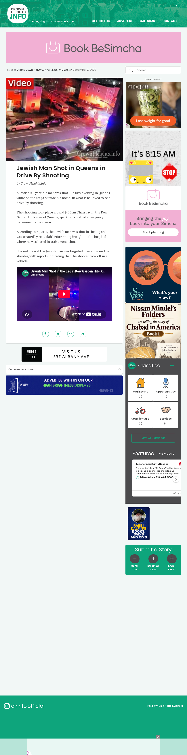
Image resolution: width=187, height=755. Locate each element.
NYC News (51, 70)
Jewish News (34, 70)
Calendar (147, 21)
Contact (169, 21)
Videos (64, 70)
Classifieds (101, 21)
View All (153, 438)
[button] (175, 479)
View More (166, 453)
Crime (21, 70)
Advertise (124, 21)
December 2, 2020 (84, 70)
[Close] (120, 368)
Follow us (165, 706)
